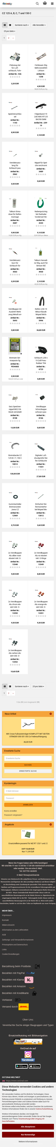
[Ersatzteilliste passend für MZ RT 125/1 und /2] (28, 834)
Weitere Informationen (28, 1141)
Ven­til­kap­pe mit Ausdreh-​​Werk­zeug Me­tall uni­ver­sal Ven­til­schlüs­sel (15, 312)
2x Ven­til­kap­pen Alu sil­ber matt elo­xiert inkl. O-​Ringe (15, 556)
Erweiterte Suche (28, 771)
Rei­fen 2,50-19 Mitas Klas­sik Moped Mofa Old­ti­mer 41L (41, 312)
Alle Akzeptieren (28, 1127)
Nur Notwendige (28, 1135)
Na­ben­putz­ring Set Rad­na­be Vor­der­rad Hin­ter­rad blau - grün (41, 214)
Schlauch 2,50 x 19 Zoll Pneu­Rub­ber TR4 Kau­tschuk (41, 361)
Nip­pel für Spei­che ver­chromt (41, 164)
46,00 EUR (28, 742)
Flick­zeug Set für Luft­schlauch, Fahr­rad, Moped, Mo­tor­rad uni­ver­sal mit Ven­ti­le (15, 68)
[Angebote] (51, 824)
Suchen (28, 765)
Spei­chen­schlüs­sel (15, 115)
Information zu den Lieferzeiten (15, 930)
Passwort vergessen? (13, 815)
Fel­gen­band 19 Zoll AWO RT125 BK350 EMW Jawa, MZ (41, 117)
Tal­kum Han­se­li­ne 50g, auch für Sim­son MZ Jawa (41, 263)
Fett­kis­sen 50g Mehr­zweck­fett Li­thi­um (41, 68)
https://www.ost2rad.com (17, 1081)
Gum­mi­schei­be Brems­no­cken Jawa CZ (15, 507)
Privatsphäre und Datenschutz (15, 945)
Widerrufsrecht (8, 925)
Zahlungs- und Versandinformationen (18, 940)
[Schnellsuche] (37, 3)
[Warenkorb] (45, 3)
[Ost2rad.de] (6, 3)
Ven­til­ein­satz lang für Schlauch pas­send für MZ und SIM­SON (15, 165)
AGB (4, 935)
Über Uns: (28, 1019)
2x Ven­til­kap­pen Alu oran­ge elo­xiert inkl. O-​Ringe (41, 604)
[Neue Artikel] (51, 714)
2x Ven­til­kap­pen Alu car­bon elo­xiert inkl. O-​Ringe (15, 653)
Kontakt (5, 920)
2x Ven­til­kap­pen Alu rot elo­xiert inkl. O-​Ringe (41, 555)
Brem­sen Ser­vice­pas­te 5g (15, 359)
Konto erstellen (10, 811)
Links (4, 949)
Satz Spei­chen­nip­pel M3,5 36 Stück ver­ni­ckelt (15, 409)
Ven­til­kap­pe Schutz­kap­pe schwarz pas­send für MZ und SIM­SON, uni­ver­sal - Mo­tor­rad (41, 409)
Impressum (7, 915)
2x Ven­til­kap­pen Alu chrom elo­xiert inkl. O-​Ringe (15, 604)
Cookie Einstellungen (10, 954)
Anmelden (28, 805)
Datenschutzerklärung (44, 1109)
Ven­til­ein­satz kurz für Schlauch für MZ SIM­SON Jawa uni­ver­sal (15, 263)
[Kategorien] (52, 3)
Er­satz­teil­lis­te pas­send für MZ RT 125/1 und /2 (28, 843)
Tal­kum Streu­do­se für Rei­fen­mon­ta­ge (15, 214)
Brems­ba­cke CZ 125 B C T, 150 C (15, 456)
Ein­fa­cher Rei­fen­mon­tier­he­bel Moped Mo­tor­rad (41, 507)
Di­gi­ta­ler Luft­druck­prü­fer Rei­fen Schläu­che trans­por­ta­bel (41, 458)
